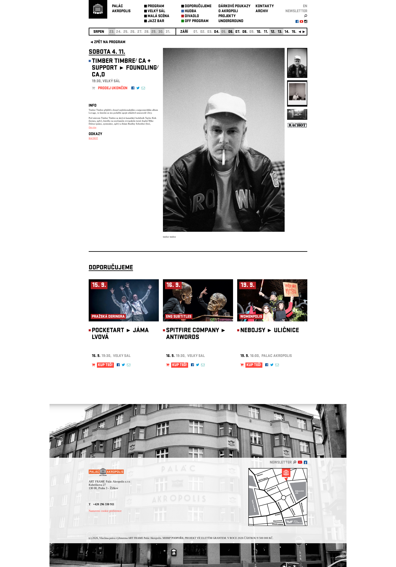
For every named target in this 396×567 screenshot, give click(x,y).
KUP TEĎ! (105, 365)
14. (286, 32)
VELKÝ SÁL (156, 11)
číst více (92, 127)
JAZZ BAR (156, 21)
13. (280, 32)
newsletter (296, 11)
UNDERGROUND (230, 21)
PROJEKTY (227, 16)
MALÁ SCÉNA (158, 16)
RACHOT (93, 138)
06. (230, 32)
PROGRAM (156, 6)
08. (245, 32)
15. (294, 32)
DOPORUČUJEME (198, 6)
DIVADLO (192, 16)
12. (273, 32)
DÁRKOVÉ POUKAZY (234, 6)
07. (237, 32)
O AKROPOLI (228, 11)
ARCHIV (262, 11)
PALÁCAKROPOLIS (121, 9)
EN (305, 6)
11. (266, 32)
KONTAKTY (265, 6)
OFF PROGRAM (197, 21)
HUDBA (190, 11)
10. (259, 32)
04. (216, 32)
